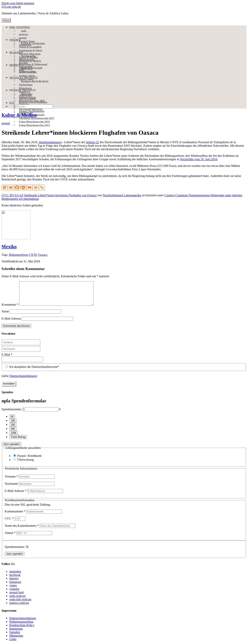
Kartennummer (15, 511)
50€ (13, 428)
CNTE (33, 254)
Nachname (12, 483)
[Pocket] (23, 187)
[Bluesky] (11, 187)
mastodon (15, 571)
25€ (13, 424)
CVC (9, 518)
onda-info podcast (20, 599)
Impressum (16, 628)
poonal (6, 123)
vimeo (13, 585)
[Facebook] (17, 187)
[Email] (29, 187)
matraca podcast (19, 602)
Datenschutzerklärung (22, 376)
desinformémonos (49, 142)
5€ (12, 416)
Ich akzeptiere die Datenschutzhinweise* (34, 366)
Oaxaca (42, 254)
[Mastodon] (5, 187)
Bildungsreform (18, 254)
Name (5, 311)
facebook (15, 575)
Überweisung (25, 459)
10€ (13, 420)
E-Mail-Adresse (11, 318)
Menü (6, 20)
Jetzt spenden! (11, 444)
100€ (13, 432)
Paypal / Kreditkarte (29, 455)
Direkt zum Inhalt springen (18, 3)
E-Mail (7, 354)
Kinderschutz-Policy (21, 625)
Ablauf (10, 533)
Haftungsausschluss (21, 621)
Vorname (11, 476)
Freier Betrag (18, 436)
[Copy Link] (42, 187)
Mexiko (9, 246)
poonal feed (16, 592)
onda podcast (17, 595)
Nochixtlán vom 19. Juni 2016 (198, 159)
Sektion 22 (92, 142)
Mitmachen (16, 635)
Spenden (14, 632)
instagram (15, 582)
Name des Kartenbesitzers (22, 525)
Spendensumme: (12, 409)
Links (12, 639)
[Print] (36, 187)
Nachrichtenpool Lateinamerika (122, 195)
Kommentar (10, 304)
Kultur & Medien (19, 114)
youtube (14, 589)
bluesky (14, 578)
